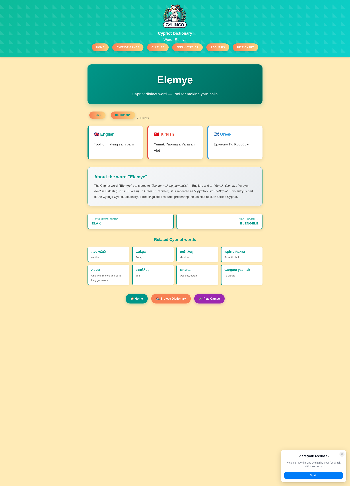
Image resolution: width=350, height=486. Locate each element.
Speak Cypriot (188, 47)
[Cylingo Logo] (175, 16)
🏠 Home (136, 298)
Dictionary (245, 47)
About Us (218, 47)
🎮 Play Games (209, 298)
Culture (157, 47)
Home (100, 47)
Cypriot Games (128, 47)
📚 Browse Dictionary (171, 298)
